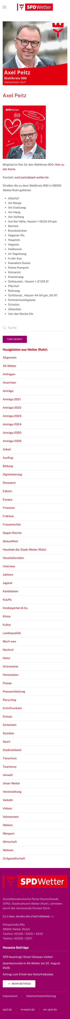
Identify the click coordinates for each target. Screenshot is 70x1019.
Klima (6, 616)
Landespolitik (12, 633)
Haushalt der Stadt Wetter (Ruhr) (24, 549)
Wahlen (8, 825)
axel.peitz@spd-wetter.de (32, 177)
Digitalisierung (12, 474)
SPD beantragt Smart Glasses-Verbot (28, 957)
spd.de (7, 1009)
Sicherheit (9, 725)
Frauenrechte (12, 524)
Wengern (9, 833)
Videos (7, 808)
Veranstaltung (12, 791)
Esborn (7, 491)
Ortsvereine (10, 666)
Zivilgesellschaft (14, 858)
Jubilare (8, 574)
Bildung (8, 466)
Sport (6, 741)
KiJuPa (7, 599)
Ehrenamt (9, 482)
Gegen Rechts (12, 533)
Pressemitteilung (14, 691)
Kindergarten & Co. (15, 608)
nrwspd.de (28, 1009)
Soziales (8, 733)
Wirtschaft (10, 841)
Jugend (7, 583)
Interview (9, 566)
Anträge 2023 (12, 416)
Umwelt (8, 775)
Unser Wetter (11, 783)
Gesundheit (10, 541)
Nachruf (8, 649)
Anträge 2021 (12, 399)
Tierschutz (10, 758)
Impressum (10, 996)
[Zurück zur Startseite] (35, 7)
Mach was (9, 641)
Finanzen (9, 508)
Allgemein (9, 357)
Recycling (9, 700)
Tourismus (9, 766)
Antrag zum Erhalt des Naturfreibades (28, 974)
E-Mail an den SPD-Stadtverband (28, 916)
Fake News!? (14, 339)
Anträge (8, 391)
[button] (4, 7)
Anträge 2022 (12, 407)
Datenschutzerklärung (41, 996)
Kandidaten (10, 591)
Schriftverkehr (12, 708)
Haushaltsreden (13, 558)
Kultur (7, 624)
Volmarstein (11, 816)
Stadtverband (12, 750)
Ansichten (9, 382)
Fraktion (8, 516)
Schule (7, 716)
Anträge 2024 (12, 424)
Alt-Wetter (9, 366)
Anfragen (9, 374)
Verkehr (8, 800)
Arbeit (7, 449)
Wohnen (8, 850)
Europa (7, 499)
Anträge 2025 (12, 432)
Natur (6, 658)
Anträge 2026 (12, 441)
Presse (7, 683)
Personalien (10, 674)
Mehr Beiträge (21, 983)
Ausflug (8, 457)
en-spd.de (50, 1009)
